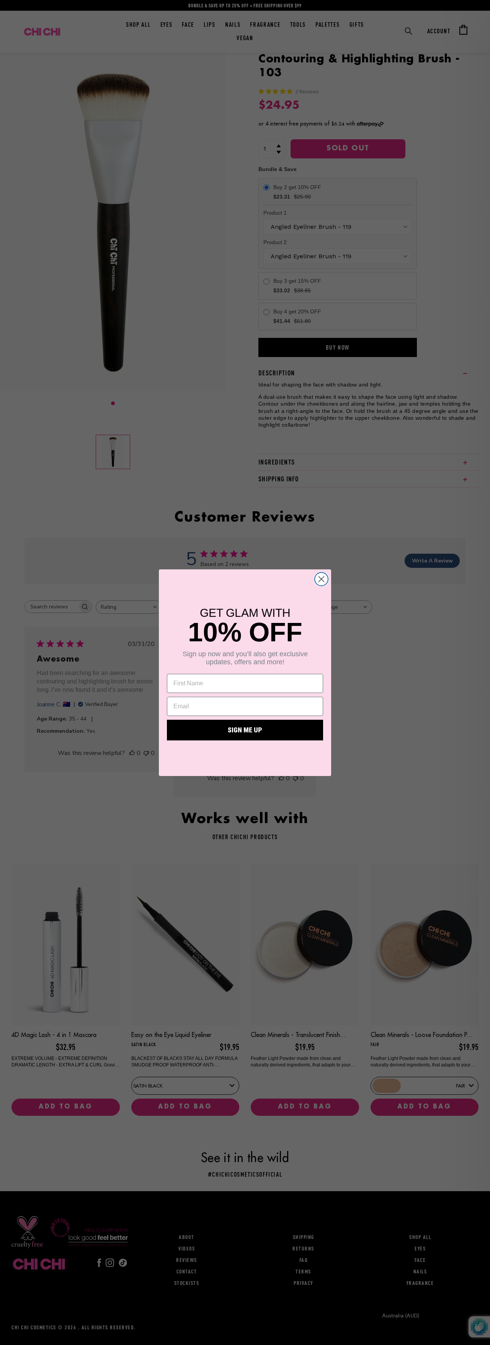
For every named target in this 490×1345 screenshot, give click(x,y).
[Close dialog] (321, 579)
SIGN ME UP (245, 730)
